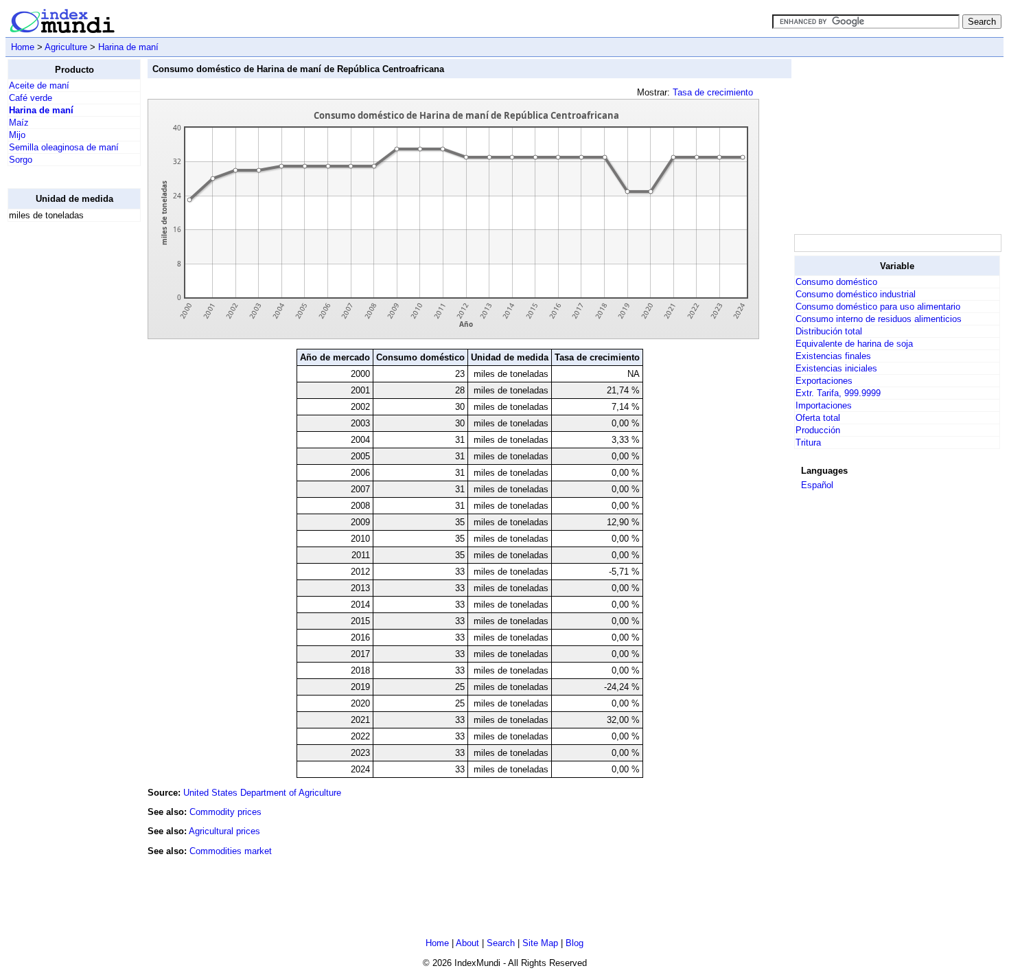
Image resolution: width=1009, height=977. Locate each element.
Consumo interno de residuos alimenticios (879, 319)
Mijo (17, 135)
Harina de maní (128, 47)
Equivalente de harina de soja (854, 343)
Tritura (808, 442)
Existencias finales (833, 356)
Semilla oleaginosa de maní (64, 147)
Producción (818, 430)
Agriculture (66, 47)
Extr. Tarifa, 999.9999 (838, 393)
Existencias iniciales (836, 368)
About (467, 943)
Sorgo (20, 159)
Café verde (30, 98)
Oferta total (818, 418)
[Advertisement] (62, 439)
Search (501, 943)
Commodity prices (225, 812)
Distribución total (829, 331)
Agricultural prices (224, 831)
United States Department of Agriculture (262, 793)
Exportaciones (824, 381)
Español (817, 485)
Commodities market (230, 851)
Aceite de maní (39, 85)
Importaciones (824, 405)
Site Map (540, 943)
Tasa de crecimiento (713, 92)
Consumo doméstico (836, 282)
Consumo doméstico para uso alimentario (878, 306)
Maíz (19, 122)
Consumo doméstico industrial (856, 294)
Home (22, 47)
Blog (574, 943)
